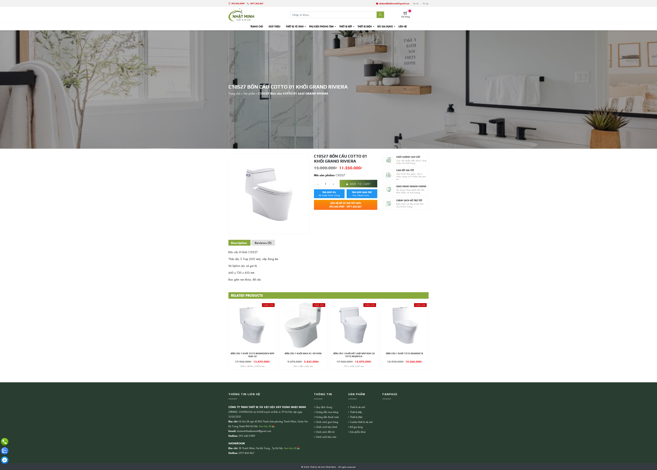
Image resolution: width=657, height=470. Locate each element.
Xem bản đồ (265, 426)
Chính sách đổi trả (325, 432)
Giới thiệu (274, 26)
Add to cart (360, 183)
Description (239, 243)
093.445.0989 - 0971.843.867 (345, 204)
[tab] (239, 243)
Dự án (416, 3)
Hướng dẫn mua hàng (327, 412)
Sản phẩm (249, 93)
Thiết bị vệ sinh (295, 26)
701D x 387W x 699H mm (252, 366)
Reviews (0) (263, 243)
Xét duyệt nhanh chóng (329, 194)
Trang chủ (256, 26)
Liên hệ (402, 26)
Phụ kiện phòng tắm (321, 26)
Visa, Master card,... (362, 194)
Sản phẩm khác (358, 432)
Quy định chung (324, 407)
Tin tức (426, 3)
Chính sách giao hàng (327, 422)
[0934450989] (4, 451)
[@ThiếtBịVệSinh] (4, 460)
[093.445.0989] (4, 442)
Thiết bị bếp (345, 26)
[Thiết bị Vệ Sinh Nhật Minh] (241, 14)
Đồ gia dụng (385, 26)
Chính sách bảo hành (326, 427)
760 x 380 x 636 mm (303, 366)
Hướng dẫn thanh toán (327, 417)
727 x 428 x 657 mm (354, 366)
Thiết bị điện (365, 26)
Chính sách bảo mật (326, 436)
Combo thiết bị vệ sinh (361, 422)
